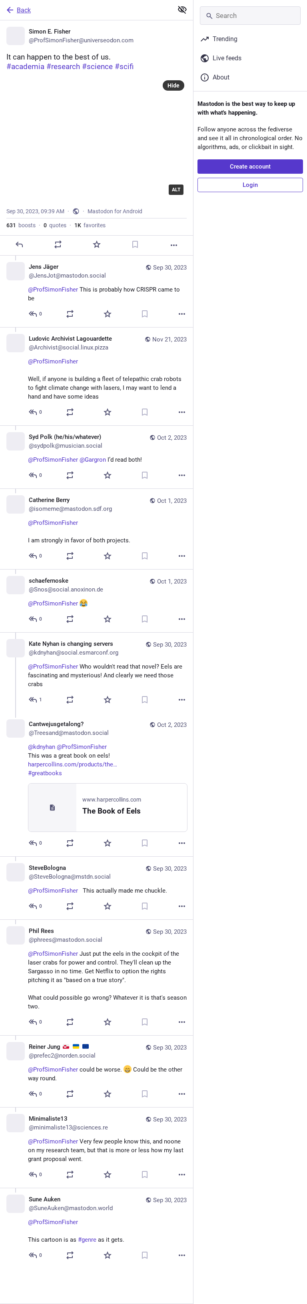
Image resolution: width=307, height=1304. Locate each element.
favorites (90, 225)
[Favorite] (97, 244)
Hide (173, 85)
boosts (21, 225)
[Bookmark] (135, 244)
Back (24, 10)
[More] (174, 245)
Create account (250, 166)
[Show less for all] (182, 9)
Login (250, 185)
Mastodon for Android (115, 211)
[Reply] (19, 244)
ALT (176, 190)
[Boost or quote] (58, 244)
